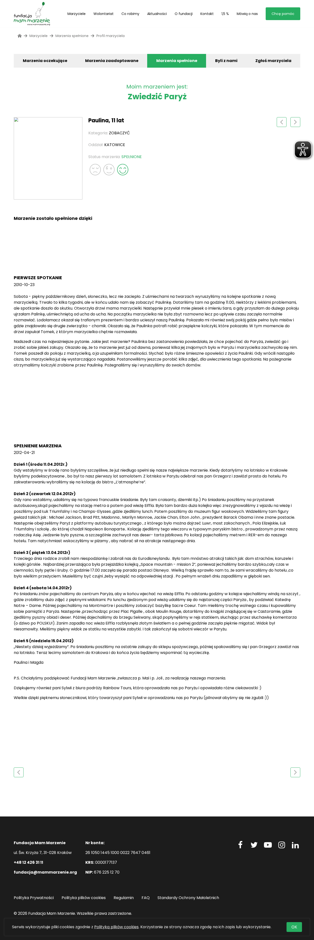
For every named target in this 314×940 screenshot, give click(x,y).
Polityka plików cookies (84, 898)
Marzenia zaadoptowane (111, 60)
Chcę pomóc (283, 13)
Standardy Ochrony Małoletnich (188, 898)
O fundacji (184, 13)
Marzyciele (76, 13)
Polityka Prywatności (34, 898)
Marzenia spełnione (176, 60)
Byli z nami (226, 60)
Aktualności (157, 13)
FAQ (146, 898)
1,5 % (225, 13)
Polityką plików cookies (116, 927)
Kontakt (207, 13)
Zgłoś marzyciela (273, 60)
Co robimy (130, 13)
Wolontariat (103, 13)
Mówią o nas (247, 13)
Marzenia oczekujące (45, 60)
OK (294, 927)
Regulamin (124, 898)
